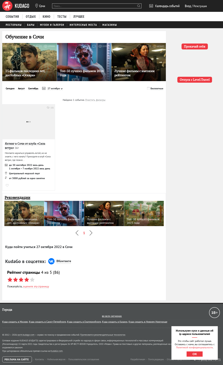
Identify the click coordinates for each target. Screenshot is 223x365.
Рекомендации (17, 197)
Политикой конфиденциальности (194, 347)
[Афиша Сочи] (15, 6)
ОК (195, 354)
